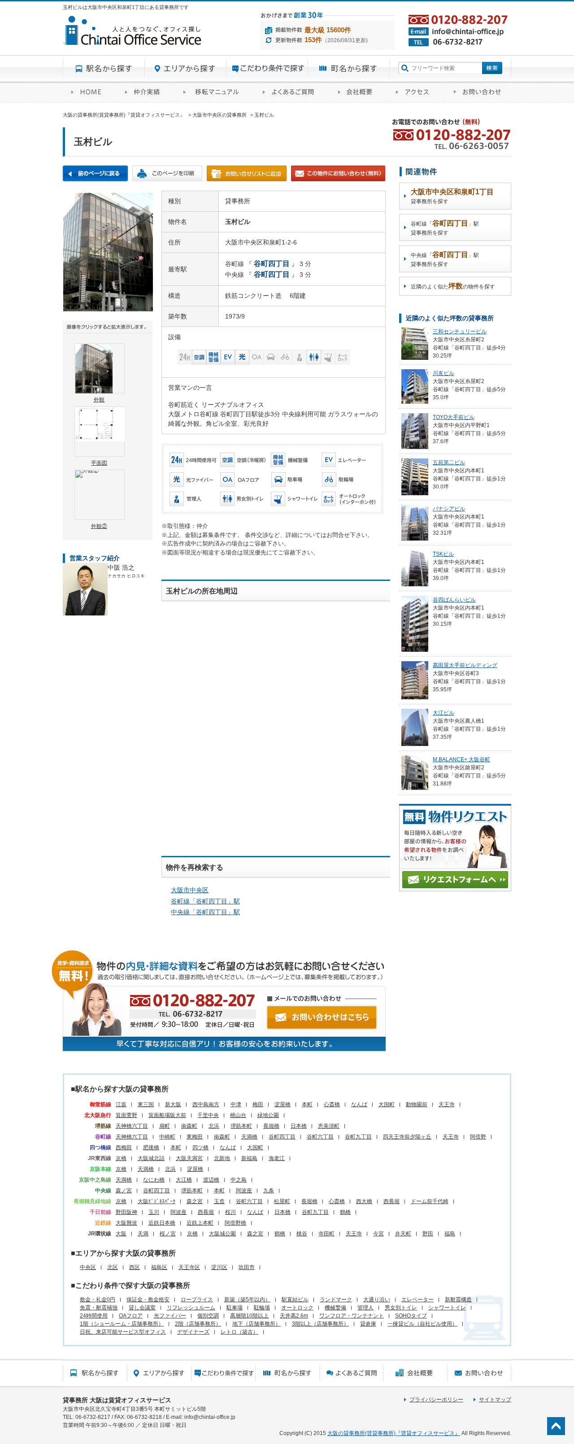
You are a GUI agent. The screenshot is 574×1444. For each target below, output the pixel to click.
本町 (307, 1104)
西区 (134, 1267)
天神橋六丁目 (132, 1126)
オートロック (297, 1307)
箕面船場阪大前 (167, 1115)
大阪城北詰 (151, 1158)
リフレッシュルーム (191, 1307)
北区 (112, 1267)
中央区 (88, 1267)
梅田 (257, 1104)
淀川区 (219, 1267)
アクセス (416, 92)
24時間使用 (94, 1316)
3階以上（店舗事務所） (320, 1324)
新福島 (249, 1158)
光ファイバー (170, 1316)
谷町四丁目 (282, 1137)
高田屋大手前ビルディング (465, 665)
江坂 (121, 1104)
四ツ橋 (200, 1147)
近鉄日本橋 (161, 1223)
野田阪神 (126, 1212)
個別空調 (208, 1316)
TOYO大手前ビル (453, 417)
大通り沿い (376, 1299)
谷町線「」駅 (205, 901)
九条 (268, 1190)
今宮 (378, 1233)
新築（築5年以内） (247, 1299)
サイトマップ (495, 1399)
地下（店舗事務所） (256, 1324)
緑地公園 (268, 1115)
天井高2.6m (294, 1316)
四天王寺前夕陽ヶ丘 (407, 1137)
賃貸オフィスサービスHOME (89, 92)
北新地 (222, 1158)
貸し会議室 (142, 1307)
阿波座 (244, 1190)
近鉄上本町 (200, 1223)
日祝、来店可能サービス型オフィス (123, 1332)
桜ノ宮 (168, 1233)
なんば (359, 1104)
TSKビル (443, 554)
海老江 (277, 1158)
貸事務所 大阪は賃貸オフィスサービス (117, 1400)
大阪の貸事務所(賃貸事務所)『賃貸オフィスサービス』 (393, 1433)
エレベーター (417, 1299)
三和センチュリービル (460, 331)
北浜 (214, 1126)
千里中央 (208, 1115)
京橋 (121, 1158)
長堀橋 (271, 1126)
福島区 (159, 1267)
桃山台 (238, 1115)
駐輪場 (262, 1307)
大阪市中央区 (190, 890)
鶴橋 (345, 1212)
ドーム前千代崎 (429, 1201)
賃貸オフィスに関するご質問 (292, 92)
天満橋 (249, 1137)
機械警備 (335, 1307)
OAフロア (131, 1316)
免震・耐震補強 (98, 1307)
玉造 (219, 1201)
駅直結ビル (295, 1299)
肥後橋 (151, 1147)
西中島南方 (205, 1104)
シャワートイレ (447, 1307)
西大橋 (364, 1201)
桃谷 (301, 1233)
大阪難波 (126, 1223)
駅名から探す (104, 68)
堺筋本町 (241, 1126)
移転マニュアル (214, 92)
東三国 (146, 1104)
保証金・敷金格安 (148, 1299)
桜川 (230, 1212)
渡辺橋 (211, 1180)
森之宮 (195, 1201)
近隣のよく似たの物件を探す (453, 286)
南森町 (189, 1126)
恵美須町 (328, 1126)
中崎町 (167, 1137)
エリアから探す (185, 68)
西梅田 (124, 1147)
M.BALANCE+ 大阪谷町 (461, 759)
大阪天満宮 (189, 1158)
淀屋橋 (282, 1104)
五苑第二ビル (449, 462)
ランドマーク (336, 1299)
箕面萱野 (126, 1115)
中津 (235, 1104)
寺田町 (326, 1233)
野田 (427, 1233)
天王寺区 (189, 1267)
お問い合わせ (478, 92)
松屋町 (282, 1201)
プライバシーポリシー (436, 1399)
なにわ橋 (154, 1180)
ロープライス (197, 1299)
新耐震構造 (458, 1299)
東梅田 (195, 1137)
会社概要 (358, 92)
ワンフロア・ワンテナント (351, 1316)
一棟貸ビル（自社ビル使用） (422, 1324)
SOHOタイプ (411, 1316)
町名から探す (349, 68)
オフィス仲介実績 (146, 92)
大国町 (386, 1104)
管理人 (365, 1307)
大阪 (121, 1233)
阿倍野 (478, 1137)
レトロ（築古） (239, 1332)
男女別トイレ (401, 1307)
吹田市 (247, 1267)
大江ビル (443, 713)
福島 (449, 1233)
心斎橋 (332, 1104)
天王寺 (447, 1104)
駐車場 (234, 1307)
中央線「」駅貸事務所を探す (445, 259)
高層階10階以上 (249, 1316)
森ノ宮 (124, 1190)
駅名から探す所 (95, 1373)
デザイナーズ (193, 1332)
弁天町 (403, 1233)
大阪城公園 (222, 1233)
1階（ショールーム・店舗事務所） (122, 1324)
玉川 (153, 1212)
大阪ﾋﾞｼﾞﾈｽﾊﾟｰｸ (156, 1201)
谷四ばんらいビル (454, 600)
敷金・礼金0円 (97, 1299)
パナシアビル (449, 509)
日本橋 (299, 1126)
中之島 (238, 1180)
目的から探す (267, 68)
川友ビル (443, 373)
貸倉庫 (368, 1324)
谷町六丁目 (320, 1137)
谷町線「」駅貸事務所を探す (445, 227)
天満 (143, 1233)
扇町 (164, 1126)
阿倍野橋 (235, 1223)
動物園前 (416, 1104)
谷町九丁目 (358, 1137)
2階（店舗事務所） (198, 1324)
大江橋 (184, 1180)
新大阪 (173, 1104)
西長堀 (391, 1201)
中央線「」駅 (205, 912)
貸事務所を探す (452, 196)
